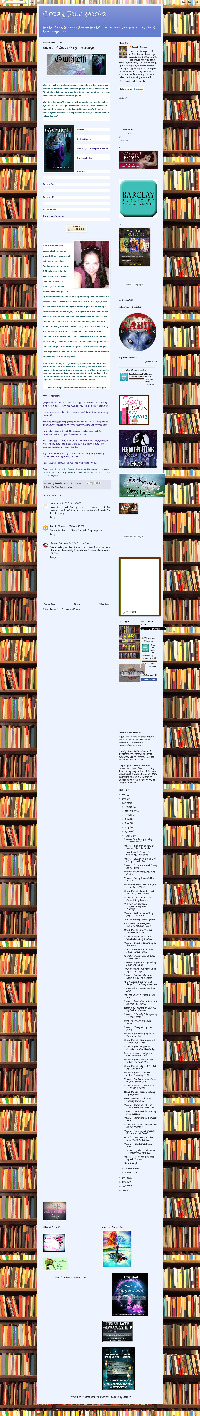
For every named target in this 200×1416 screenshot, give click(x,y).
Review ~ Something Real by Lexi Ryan (140, 1119)
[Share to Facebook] (96, 483)
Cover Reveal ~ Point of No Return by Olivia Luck (138, 853)
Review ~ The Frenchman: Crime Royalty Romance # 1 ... (140, 1080)
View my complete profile (132, 81)
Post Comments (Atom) (68, 609)
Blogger (127, 1396)
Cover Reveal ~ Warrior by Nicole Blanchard (138, 931)
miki (51, 503)
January (129, 1172)
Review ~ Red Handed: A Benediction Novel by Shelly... (139, 1048)
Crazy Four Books (74, 14)
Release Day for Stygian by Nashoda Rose (138, 840)
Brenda (132, 374)
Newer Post (50, 604)
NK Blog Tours (58, 487)
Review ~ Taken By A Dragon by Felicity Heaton (140, 1015)
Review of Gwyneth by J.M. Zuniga (138, 1028)
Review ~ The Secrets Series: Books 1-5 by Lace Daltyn (138, 976)
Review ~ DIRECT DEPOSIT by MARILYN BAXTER (139, 1087)
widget (154, 362)
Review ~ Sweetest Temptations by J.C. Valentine (140, 1126)
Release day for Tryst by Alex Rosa (139, 996)
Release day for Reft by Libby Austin (139, 873)
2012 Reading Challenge (148, 639)
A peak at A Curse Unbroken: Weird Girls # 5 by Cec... (139, 1138)
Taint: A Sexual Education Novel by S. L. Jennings (140, 970)
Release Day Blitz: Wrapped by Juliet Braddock (140, 963)
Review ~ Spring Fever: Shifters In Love (139, 879)
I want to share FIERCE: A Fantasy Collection (137, 1099)
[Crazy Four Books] (120, 137)
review (69, 487)
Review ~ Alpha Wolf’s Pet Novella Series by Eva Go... (138, 938)
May (127, 827)
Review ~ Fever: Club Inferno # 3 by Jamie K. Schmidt (140, 1002)
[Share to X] (93, 483)
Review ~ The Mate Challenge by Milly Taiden (139, 1158)
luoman (105, 1396)
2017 (124, 794)
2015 (124, 803)
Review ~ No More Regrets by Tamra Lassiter (139, 1035)
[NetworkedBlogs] (149, 678)
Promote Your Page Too (127, 140)
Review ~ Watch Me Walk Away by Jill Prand (140, 866)
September (130, 810)
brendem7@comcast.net (131, 745)
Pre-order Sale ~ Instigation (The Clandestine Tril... (138, 1054)
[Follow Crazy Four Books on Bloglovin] (131, 90)
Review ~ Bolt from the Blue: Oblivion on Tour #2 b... (138, 1061)
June (127, 823)
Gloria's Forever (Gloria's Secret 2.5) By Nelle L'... (140, 957)
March (129, 835)
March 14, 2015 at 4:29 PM (71, 526)
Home (77, 604)
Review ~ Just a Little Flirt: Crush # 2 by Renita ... (137, 899)
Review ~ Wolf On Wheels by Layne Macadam (138, 914)
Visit (126, 300)
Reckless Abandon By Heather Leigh (139, 989)
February (130, 1168)
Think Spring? (130, 1163)
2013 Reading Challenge (137, 369)
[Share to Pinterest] (99, 483)
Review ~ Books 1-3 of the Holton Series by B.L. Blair (138, 1074)
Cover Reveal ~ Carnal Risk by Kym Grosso (139, 1093)
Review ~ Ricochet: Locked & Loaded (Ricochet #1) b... (138, 847)
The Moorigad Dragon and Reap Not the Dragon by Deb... (140, 983)
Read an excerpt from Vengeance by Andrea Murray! (136, 907)
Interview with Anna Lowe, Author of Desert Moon (137, 925)
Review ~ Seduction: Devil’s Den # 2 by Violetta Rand (140, 860)
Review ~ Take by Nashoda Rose (138, 1145)
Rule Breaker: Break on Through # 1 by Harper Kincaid (140, 950)
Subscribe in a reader (130, 307)
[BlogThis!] (91, 483)
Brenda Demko (139, 47)
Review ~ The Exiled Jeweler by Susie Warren (140, 1112)
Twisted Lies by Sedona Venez (139, 919)
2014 (124, 1177)
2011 (124, 1190)
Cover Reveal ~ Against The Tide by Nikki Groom (140, 1067)
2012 (124, 1186)
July (127, 819)
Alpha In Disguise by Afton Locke (137, 1022)
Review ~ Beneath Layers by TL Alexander (140, 944)
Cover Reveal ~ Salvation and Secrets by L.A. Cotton (139, 892)
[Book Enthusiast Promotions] (70, 1277)
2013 (124, 1182)
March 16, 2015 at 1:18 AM (76, 543)
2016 (124, 798)
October (129, 806)
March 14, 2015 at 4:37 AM (67, 503)
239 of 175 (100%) (148, 663)
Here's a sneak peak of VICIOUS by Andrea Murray (140, 1009)
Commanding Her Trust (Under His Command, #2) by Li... (139, 1151)
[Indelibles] (132, 681)
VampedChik (56, 543)
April (127, 831)
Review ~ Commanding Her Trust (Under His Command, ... (139, 1106)
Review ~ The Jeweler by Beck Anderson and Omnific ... (139, 1132)
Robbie (53, 526)
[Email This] (88, 483)
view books (150, 384)
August (129, 815)
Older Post (104, 604)
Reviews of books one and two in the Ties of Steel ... (140, 886)
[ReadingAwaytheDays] (130, 1315)
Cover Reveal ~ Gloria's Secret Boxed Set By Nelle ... (139, 1041)
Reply (53, 517)
